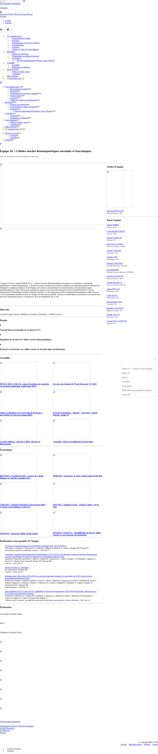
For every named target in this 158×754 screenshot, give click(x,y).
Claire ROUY (112, 295)
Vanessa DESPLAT (114, 238)
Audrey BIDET (113, 225)
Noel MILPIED (113, 270)
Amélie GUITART (114, 251)
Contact (155, 744)
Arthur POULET (113, 289)
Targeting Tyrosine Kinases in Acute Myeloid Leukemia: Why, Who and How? (36, 546)
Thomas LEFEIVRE (115, 263)
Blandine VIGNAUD (115, 308)
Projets (124, 377)
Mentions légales (135, 744)
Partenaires (126, 394)
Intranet (147, 744)
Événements (127, 386)
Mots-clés (126, 373)
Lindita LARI (112, 257)
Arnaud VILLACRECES (117, 321)
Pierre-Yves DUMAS (115, 244)
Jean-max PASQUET (115, 211)
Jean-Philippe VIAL (114, 302)
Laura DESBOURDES (116, 231)
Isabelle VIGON (113, 315)
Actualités (126, 382)
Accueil (124, 744)
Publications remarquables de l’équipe (137, 390)
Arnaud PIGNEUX (114, 283)
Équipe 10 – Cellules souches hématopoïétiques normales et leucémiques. (139, 369)
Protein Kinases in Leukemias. (17, 567)
